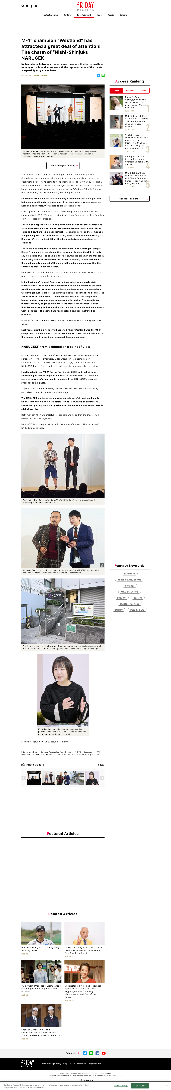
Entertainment (84, 15)
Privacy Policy (60, 1064)
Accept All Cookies (139, 1086)
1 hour (116, 91)
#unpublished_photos (129, 580)
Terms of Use (47, 1064)
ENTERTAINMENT (41, 75)
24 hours (130, 91)
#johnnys (130, 586)
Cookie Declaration (77, 1064)
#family (119, 610)
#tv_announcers (129, 592)
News (99, 15)
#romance (129, 574)
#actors (138, 598)
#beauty (121, 598)
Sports (111, 15)
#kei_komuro (137, 610)
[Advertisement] (63, 863)
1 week (143, 91)
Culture (123, 15)
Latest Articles (51, 15)
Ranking (67, 15)
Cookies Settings (121, 1086)
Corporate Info (94, 1064)
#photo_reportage (129, 604)
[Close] (167, 1085)
